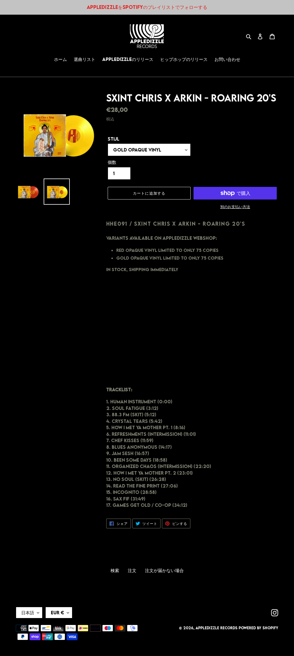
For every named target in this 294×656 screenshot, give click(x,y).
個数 (112, 162)
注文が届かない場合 (164, 570)
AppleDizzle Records (216, 628)
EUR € (57, 612)
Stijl (113, 139)
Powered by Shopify (258, 628)
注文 (132, 570)
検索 (115, 570)
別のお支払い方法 (235, 206)
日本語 (27, 612)
